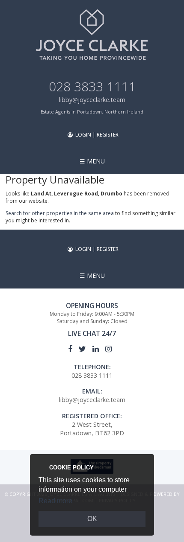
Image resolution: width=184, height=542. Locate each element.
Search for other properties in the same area (60, 213)
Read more (55, 500)
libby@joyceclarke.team (92, 100)
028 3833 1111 (92, 86)
